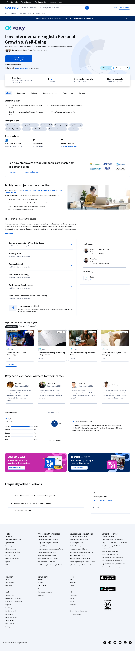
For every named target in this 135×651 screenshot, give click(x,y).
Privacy (72, 589)
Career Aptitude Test (108, 536)
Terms (72, 586)
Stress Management (12, 125)
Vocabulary (26, 129)
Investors (73, 583)
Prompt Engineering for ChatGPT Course (82, 562)
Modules (34, 93)
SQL (6, 565)
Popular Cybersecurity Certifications (113, 564)
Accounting (9, 536)
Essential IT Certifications (110, 551)
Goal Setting (73, 129)
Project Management (12, 559)
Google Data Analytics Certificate (48, 543)
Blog (39, 589)
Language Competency (30, 125)
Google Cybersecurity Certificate (48, 540)
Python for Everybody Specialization (81, 565)
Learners (40, 579)
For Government (10, 611)
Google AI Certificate (44, 536)
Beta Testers (42, 586)
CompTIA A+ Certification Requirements (114, 543)
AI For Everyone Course (77, 543)
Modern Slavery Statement (78, 611)
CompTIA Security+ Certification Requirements (112, 547)
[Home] (6, 13)
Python (7, 562)
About (8, 93)
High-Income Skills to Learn (110, 554)
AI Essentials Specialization (78, 536)
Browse (13, 13)
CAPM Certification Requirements (112, 540)
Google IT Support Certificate (47, 546)
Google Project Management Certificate (50, 549)
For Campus (9, 614)
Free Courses (9, 624)
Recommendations (50, 93)
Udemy (7, 627)
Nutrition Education (40, 129)
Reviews (82, 93)
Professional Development (57, 129)
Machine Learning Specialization (80, 559)
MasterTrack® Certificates (13, 602)
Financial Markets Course (77, 555)
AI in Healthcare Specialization (79, 546)
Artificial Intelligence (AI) (13, 540)
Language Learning (25, 13)
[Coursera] (11, 7)
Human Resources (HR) (12, 552)
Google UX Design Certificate (47, 552)
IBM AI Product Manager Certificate (48, 559)
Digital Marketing (10, 549)
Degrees (8, 605)
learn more (111, 508)
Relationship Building (13, 129)
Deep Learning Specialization (79, 549)
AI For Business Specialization (79, 540)
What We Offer (10, 583)
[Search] (87, 8)
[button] (33, 8)
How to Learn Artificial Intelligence (112, 557)
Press (71, 579)
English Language (76, 125)
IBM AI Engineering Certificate (47, 555)
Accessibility (74, 595)
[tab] (11, 326)
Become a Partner (11, 617)
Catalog (7, 592)
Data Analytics (9, 546)
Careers (8, 589)
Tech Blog (41, 595)
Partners (40, 583)
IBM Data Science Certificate (46, 562)
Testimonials (68, 93)
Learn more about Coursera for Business (23, 172)
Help (71, 592)
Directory (73, 605)
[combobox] (59, 7)
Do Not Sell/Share (75, 614)
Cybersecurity (9, 543)
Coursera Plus (9, 595)
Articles (72, 602)
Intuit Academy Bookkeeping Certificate (50, 565)
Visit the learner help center (103, 500)
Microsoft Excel (10, 555)
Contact (72, 598)
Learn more (34, 68)
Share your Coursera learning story (113, 567)
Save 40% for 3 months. (84, 18)
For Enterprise (10, 608)
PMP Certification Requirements (112, 561)
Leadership (9, 586)
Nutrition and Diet (46, 125)
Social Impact (9, 620)
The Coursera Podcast (45, 592)
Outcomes (21, 93)
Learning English (40, 13)
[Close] (126, 18)
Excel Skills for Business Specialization (82, 552)
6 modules (16, 78)
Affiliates (72, 608)
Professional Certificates (13, 598)
